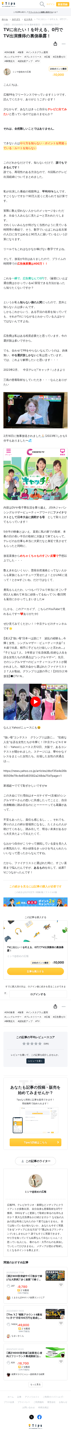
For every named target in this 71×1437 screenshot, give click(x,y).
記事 (19, 1397)
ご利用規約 (38, 1402)
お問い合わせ (28, 1407)
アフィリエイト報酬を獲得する (41, 12)
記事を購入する (35, 971)
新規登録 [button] (63, 4)
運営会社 (51, 1402)
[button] (55, 43)
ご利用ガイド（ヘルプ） (53, 1397)
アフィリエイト (32, 1397)
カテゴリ (16, 19)
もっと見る (35, 1384)
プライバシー (24, 1402)
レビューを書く (35, 1060)
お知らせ (63, 1402)
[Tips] (9, 4)
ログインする (38, 994)
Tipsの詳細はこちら (35, 1142)
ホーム (5, 19)
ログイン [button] (51, 4)
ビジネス (28, 19)
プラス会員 (9, 1402)
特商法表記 (43, 1407)
